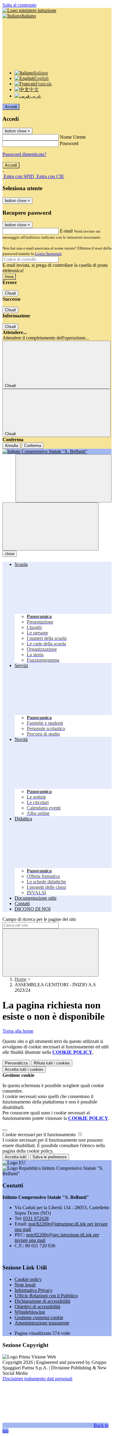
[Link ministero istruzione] (29, 10)
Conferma (32, 445)
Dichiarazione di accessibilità (42, 1301)
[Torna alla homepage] (57, 451)
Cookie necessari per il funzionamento (39, 1134)
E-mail (66, 230)
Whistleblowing (30, 1312)
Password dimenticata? (24, 154)
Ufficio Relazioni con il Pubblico (46, 1295)
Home (20, 979)
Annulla (11, 445)
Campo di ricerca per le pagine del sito (39, 919)
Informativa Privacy (34, 1290)
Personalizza (16, 1063)
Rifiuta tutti (52, 1063)
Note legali (25, 1284)
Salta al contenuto (19, 5)
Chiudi (10, 293)
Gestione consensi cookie (39, 1317)
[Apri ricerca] (64, 478)
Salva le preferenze (50, 1157)
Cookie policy (28, 1279)
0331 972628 (36, 1218)
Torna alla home (17, 1031)
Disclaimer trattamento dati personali (37, 1378)
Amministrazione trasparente (42, 1322)
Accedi (11, 106)
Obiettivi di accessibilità (37, 1306)
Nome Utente (73, 137)
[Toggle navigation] (50, 526)
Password (69, 143)
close (9, 553)
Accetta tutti (24, 1069)
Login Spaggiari (48, 253)
